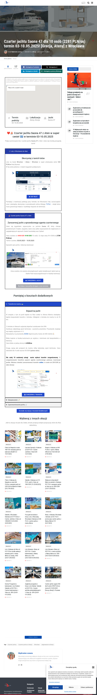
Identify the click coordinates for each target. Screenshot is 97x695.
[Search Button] (88, 3)
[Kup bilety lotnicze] (33, 181)
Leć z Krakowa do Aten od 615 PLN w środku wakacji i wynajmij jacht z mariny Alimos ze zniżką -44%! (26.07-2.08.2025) (13, 553)
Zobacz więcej (33, 671)
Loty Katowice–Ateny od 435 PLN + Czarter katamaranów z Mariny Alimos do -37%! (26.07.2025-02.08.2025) (32, 553)
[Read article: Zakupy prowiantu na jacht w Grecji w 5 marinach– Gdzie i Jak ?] (79, 81)
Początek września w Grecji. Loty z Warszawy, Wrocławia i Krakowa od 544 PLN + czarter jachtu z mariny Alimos (33, 519)
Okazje (34, 52)
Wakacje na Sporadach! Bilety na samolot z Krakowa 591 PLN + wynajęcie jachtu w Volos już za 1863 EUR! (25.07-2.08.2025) (53, 484)
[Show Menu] (92, 3)
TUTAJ (48, 204)
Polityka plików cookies (70, 691)
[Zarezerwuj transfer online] (33, 379)
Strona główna (7, 58)
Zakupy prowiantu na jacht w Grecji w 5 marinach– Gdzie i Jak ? (75, 96)
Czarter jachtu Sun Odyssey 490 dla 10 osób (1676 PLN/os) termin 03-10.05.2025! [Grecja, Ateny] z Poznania (33, 660)
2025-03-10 (28, 52)
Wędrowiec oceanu (17, 52)
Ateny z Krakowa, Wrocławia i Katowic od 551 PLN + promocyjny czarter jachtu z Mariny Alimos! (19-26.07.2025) (53, 519)
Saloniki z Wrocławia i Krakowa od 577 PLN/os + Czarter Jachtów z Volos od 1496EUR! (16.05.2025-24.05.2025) (13, 519)
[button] (93, 667)
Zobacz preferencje (87, 687)
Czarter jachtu (12, 679)
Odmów (71, 687)
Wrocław (37, 679)
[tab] (18, 151)
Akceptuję (55, 687)
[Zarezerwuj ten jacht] (33, 258)
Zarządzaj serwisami (54, 682)
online (41, 362)
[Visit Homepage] (6, 3)
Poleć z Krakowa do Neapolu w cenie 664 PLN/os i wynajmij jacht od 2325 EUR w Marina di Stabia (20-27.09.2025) (13, 484)
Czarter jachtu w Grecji (25, 679)
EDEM (26, 334)
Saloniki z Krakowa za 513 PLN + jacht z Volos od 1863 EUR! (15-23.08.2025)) (33, 482)
